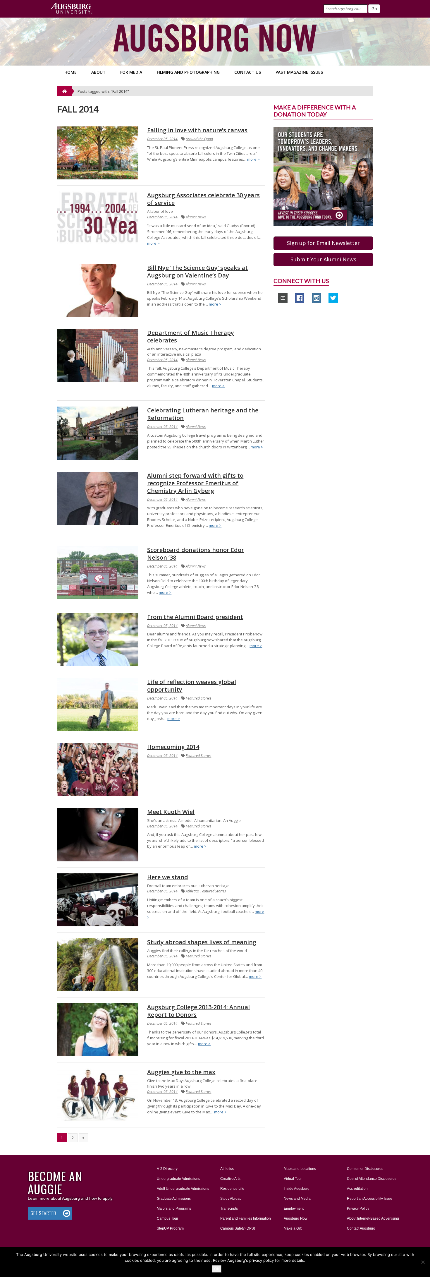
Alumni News (196, 217)
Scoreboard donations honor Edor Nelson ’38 (195, 553)
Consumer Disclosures (365, 1169)
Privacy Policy (358, 1208)
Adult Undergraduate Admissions (183, 1189)
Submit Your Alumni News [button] (323, 259)
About (98, 72)
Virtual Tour (293, 1179)
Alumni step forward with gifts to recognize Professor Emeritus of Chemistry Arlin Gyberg (195, 483)
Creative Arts (230, 1179)
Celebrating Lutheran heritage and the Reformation (202, 414)
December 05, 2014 (162, 138)
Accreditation (357, 1189)
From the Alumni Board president (195, 617)
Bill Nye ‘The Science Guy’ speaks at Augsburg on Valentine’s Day (197, 271)
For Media (131, 72)
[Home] (64, 91)
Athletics (192, 891)
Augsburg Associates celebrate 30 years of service (203, 199)
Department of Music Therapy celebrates (190, 336)
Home (70, 72)
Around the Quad (199, 138)
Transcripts (229, 1208)
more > (253, 159)
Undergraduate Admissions (178, 1179)
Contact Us (247, 72)
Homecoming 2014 (173, 747)
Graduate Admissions (174, 1199)
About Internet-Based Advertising (373, 1218)
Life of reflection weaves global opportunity (191, 685)
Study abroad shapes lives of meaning (201, 942)
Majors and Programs (173, 1208)
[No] (423, 1262)
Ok (216, 1268)
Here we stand (167, 877)
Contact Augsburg (361, 1228)
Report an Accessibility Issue (369, 1199)
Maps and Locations (300, 1169)
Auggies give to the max (181, 1072)
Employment (294, 1208)
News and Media (297, 1199)
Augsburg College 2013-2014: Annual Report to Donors (198, 1011)
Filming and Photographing (188, 72)
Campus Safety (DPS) (237, 1228)
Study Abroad (231, 1199)
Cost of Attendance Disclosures (371, 1179)
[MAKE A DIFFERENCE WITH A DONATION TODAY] (323, 176)
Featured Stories (198, 698)
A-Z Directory (167, 1169)
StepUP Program (170, 1228)
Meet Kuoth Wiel (171, 812)
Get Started (43, 1213)
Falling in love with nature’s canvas (197, 130)
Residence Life (232, 1189)
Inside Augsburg (296, 1189)
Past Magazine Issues (299, 72)
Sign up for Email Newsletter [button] (323, 242)
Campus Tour (167, 1218)
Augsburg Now (295, 1218)
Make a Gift (293, 1228)
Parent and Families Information (245, 1218)
